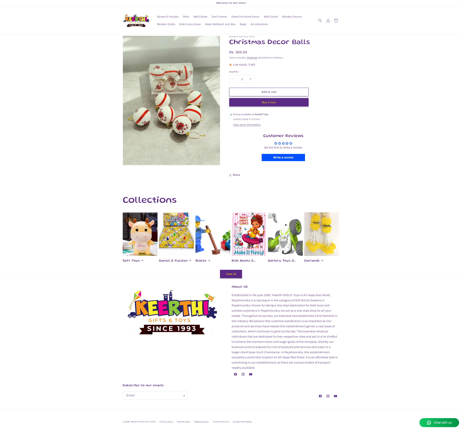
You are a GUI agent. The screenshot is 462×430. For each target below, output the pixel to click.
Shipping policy (201, 421)
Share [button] (236, 175)
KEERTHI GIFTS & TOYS (143, 422)
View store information (247, 124)
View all (231, 273)
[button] (320, 21)
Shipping (252, 57)
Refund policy (183, 421)
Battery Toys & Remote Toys (281, 261)
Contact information (242, 421)
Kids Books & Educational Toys (246, 261)
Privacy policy (166, 421)
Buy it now (269, 102)
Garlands (312, 260)
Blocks (201, 260)
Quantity (234, 71)
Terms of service (221, 421)
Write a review (283, 157)
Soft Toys (131, 260)
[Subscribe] (184, 395)
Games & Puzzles (173, 260)
